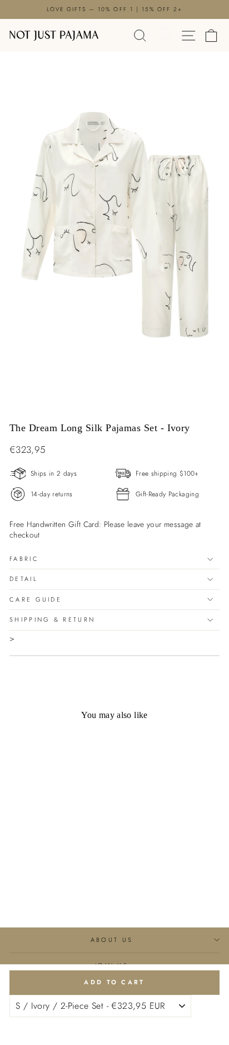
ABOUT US (112, 939)
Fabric (24, 558)
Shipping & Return (52, 619)
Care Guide (35, 599)
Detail (23, 578)
